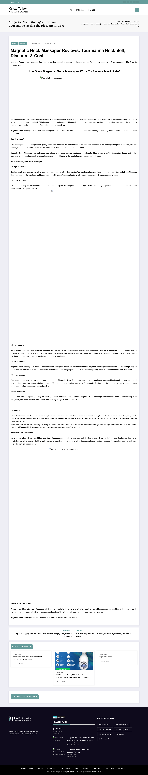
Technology (50, 768)
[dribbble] (131, 2)
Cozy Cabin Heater (105, 657)
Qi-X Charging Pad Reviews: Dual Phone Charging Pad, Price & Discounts (44, 635)
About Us (97, 768)
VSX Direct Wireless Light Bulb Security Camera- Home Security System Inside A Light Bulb (71, 676)
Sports (76, 768)
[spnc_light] (130, 9)
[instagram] (134, 2)
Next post (79, 630)
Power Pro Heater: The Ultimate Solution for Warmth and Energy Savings (28, 658)
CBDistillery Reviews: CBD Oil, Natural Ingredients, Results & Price (103, 635)
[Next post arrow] (136, 633)
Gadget (14, 43)
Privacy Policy (109, 768)
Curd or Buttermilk (105, 729)
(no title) (59, 728)
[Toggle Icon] (137, 10)
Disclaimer (121, 768)
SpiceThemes (96, 772)
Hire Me (40, 768)
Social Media (120, 734)
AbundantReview (104, 725)
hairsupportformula (105, 734)
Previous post (67, 630)
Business (80, 9)
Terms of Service (64, 768)
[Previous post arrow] (11, 633)
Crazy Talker (18, 8)
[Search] (126, 9)
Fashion (91, 9)
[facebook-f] (124, 2)
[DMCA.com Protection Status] (59, 717)
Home (69, 9)
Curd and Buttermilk (121, 725)
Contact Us (86, 768)
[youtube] (137, 2)
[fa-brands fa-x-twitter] (128, 2)
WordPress (70, 772)
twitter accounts (104, 739)
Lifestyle (22, 43)
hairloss (127, 729)
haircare (118, 729)
